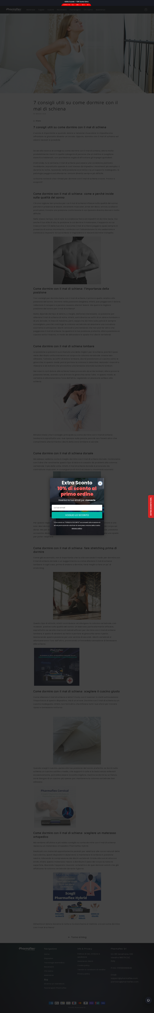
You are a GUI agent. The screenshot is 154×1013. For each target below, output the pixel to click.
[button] (151, 506)
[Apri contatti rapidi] (148, 1000)
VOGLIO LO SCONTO (77, 515)
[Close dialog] (100, 483)
